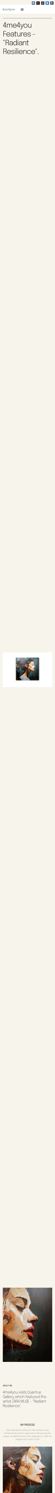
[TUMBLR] (52, 3)
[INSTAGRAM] (42, 3)
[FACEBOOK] (33, 3)
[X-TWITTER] (38, 3)
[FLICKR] (47, 3)
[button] (22, 9)
